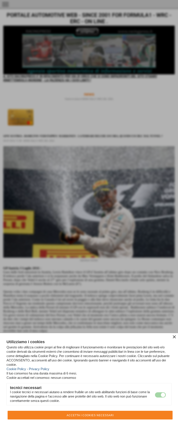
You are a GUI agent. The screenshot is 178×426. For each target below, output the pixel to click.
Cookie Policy (16, 369)
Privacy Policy (39, 369)
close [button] (174, 336)
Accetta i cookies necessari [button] (90, 415)
